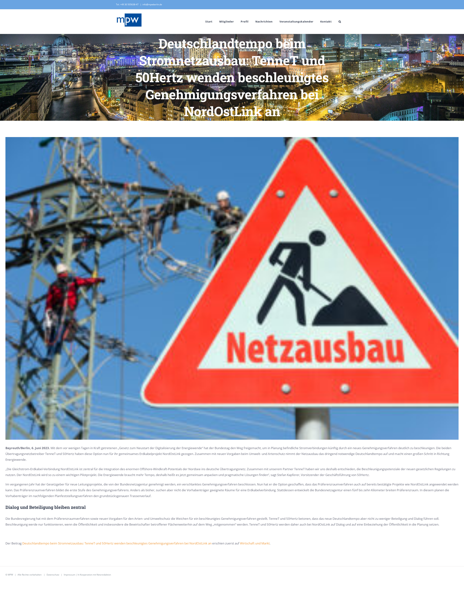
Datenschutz (53, 574)
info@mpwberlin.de (152, 4)
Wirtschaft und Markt (255, 543)
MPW (10, 574)
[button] (340, 21)
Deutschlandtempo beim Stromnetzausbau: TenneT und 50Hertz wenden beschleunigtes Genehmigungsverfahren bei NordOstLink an (117, 543)
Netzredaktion (104, 574)
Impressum (69, 574)
